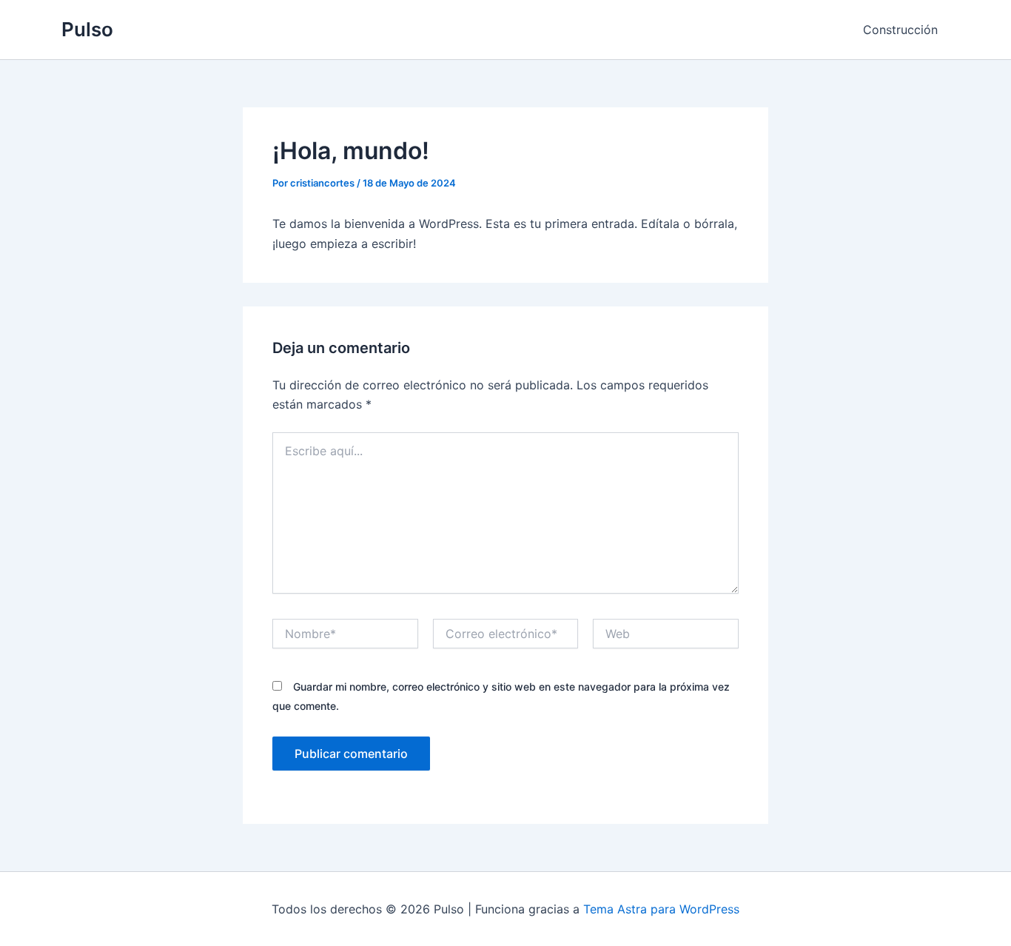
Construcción (900, 29)
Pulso (87, 29)
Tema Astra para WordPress (661, 909)
